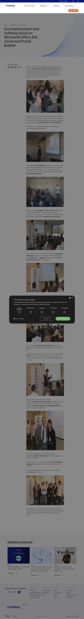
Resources (56, 5)
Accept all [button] (63, 318)
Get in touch (73, 10)
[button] (19, 319)
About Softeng (69, 5)
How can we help (29, 5)
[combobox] (70, 298)
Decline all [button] (47, 318)
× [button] (72, 297)
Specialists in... (43, 5)
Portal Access (62, 1)
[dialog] (42, 309)
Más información (45, 304)
